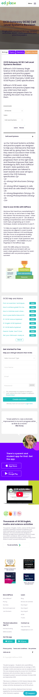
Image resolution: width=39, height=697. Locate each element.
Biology (5, 52)
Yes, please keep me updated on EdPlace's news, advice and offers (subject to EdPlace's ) (20, 393)
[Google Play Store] (11, 476)
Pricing (5, 602)
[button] (19, 358)
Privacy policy (7, 648)
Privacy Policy (10, 395)
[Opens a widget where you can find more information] (30, 693)
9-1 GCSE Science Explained (12, 319)
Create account (19, 399)
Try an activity (12, 545)
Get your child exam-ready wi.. (13, 335)
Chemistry (20, 52)
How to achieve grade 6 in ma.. (14, 307)
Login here (29, 404)
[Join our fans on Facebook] (32, 652)
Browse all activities (27, 602)
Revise (21, 128)
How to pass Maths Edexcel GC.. (14, 315)
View (32, 303)
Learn (16, 128)
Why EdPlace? (7, 598)
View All (19, 340)
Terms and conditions (20, 648)
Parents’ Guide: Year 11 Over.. (13, 331)
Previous (2, 422)
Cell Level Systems (12, 136)
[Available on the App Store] (9, 641)
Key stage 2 (24, 608)
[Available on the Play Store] (22, 641)
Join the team (7, 611)
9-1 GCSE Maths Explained (12, 327)
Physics (12, 52)
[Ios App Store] (11, 466)
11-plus (23, 618)
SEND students (7, 632)
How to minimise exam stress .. (13, 311)
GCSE (22, 614)
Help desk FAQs (25, 626)
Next (36, 422)
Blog (22, 598)
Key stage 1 (24, 605)
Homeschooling (8, 628)
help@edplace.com (27, 630)
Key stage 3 (24, 611)
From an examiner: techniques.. (14, 303)
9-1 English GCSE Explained (12, 323)
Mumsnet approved (9, 608)
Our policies (32, 648)
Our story (5, 605)
